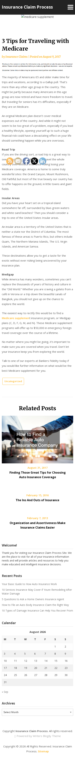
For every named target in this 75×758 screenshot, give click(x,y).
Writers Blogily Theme (47, 736)
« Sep (5, 692)
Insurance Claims (16, 56)
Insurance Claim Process (27, 7)
